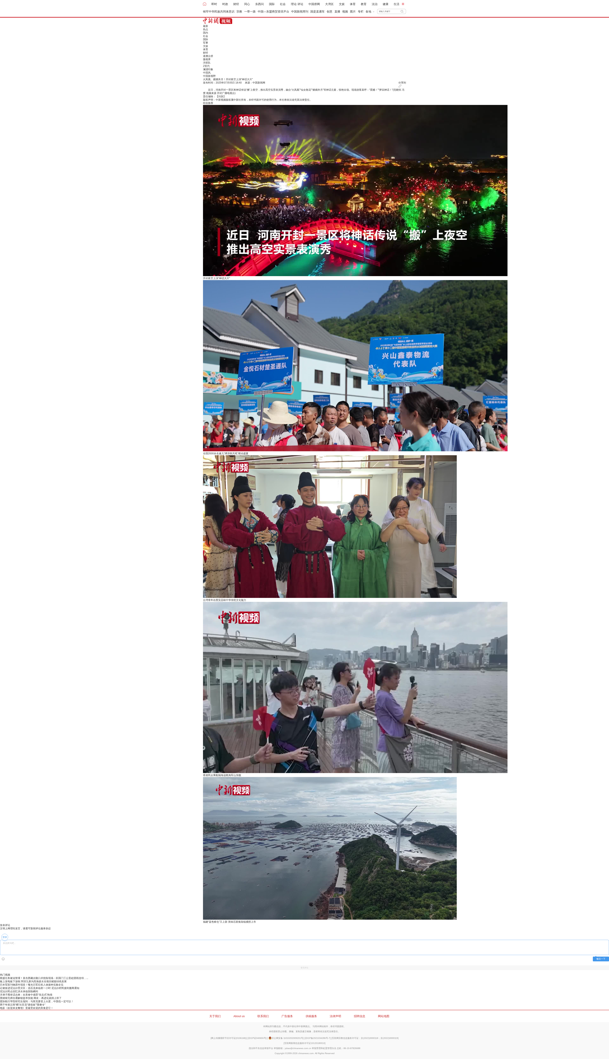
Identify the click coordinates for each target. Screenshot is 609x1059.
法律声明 (335, 1016)
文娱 (342, 4)
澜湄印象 (208, 69)
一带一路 (250, 11)
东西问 (259, 4)
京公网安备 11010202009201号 (287, 1038)
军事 (205, 42)
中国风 (207, 72)
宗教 (239, 11)
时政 (225, 4)
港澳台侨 (208, 56)
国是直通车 (317, 11)
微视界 (207, 59)
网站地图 (383, 1016)
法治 (374, 4)
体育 (353, 4)
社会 (283, 4)
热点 (205, 29)
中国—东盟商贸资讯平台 (273, 11)
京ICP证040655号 (257, 1038)
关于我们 (215, 1016)
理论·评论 (297, 4)
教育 (364, 4)
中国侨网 (314, 4)
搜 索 (403, 11)
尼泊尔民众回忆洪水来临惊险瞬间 (19, 991)
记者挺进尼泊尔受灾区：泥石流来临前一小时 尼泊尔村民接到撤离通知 (39, 988)
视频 (345, 11)
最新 (205, 26)
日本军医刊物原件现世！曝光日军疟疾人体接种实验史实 (31, 984)
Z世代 (206, 66)
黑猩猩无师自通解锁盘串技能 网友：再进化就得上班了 (31, 998)
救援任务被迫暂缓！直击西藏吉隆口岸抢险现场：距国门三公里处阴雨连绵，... (44, 978)
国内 (205, 32)
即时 (214, 4)
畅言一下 (600, 959)
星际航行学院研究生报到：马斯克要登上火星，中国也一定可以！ (37, 1001)
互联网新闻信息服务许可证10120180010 (304, 1043)
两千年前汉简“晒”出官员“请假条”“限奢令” (22, 1004)
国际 (272, 4)
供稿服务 (311, 1016)
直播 (337, 11)
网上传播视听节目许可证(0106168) (228, 1038)
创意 (329, 11)
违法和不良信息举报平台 (261, 1048)
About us (239, 1016)
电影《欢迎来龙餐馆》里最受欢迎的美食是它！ (26, 1008)
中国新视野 (209, 76)
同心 (247, 4)
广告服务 (287, 1016)
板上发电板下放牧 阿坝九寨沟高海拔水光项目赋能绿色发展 (33, 981)
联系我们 (263, 1016)
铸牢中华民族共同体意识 (218, 11)
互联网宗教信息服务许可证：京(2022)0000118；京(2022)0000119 (365, 1038)
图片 (353, 11)
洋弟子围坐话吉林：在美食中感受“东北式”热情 (26, 994)
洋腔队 (207, 62)
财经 (236, 4)
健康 (385, 4)
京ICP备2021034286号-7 (317, 1038)
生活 (396, 4)
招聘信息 (359, 1016)
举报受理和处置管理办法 (324, 1048)
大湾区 (329, 4)
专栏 (360, 11)
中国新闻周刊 (299, 11)
